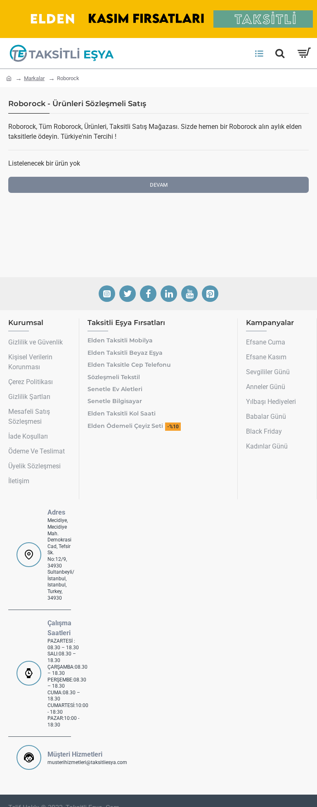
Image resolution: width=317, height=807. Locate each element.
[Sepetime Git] (303, 53)
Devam (159, 185)
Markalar (34, 78)
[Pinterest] (210, 293)
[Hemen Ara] (280, 53)
